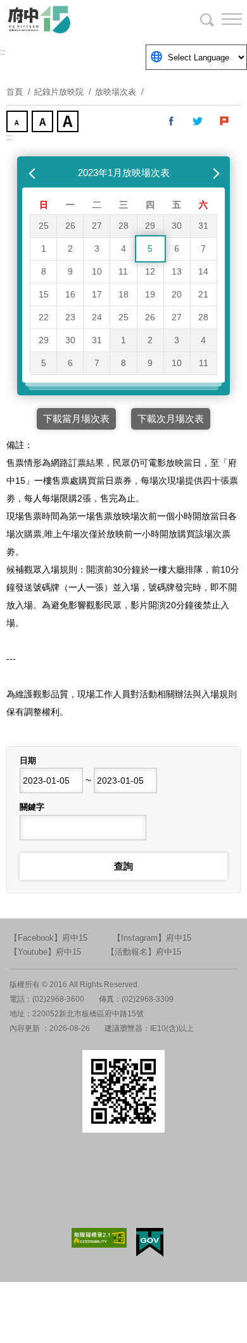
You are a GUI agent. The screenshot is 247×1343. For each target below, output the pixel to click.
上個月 (33, 172)
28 (123, 226)
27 (97, 226)
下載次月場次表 (170, 418)
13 (177, 271)
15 (44, 294)
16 (70, 294)
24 (97, 317)
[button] (221, 19)
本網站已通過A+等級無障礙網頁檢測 (99, 1238)
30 (177, 226)
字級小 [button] (18, 122)
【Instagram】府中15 (152, 938)
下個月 (213, 172)
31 (203, 226)
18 (123, 294)
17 (97, 294)
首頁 (14, 92)
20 (177, 294)
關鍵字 (32, 807)
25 (44, 226)
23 (70, 317)
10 (97, 271)
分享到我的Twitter (198, 121)
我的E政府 (149, 1242)
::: (3, 52)
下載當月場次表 (76, 418)
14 (203, 271)
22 (44, 317)
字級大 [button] (69, 122)
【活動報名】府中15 (143, 952)
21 (203, 294)
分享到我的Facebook (171, 121)
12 (150, 271)
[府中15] (76, 19)
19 (150, 294)
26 (70, 226)
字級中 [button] (43, 122)
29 (150, 226)
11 (123, 271)
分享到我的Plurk (225, 121)
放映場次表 (115, 92)
